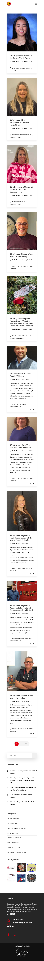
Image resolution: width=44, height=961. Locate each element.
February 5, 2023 (27, 61)
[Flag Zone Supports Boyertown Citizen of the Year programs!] (11, 878)
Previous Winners (18, 68)
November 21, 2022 (27, 543)
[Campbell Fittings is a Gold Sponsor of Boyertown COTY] (11, 867)
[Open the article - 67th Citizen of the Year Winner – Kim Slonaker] (14, 429)
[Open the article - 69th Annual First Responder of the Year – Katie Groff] (14, 97)
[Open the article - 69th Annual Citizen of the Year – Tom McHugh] (14, 231)
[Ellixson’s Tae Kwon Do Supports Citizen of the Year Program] (31, 878)
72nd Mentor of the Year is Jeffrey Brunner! (21, 796)
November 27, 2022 (27, 379)
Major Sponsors (12, 833)
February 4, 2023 (27, 329)
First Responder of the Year (22, 135)
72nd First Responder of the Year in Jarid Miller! (23, 803)
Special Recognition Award (16, 852)
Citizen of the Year (19, 266)
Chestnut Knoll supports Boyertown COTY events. (23, 772)
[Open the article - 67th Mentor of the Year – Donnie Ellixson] (14, 357)
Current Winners (13, 823)
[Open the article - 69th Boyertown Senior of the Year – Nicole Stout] (14, 32)
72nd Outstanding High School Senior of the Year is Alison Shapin (23, 789)
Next (26, 744)
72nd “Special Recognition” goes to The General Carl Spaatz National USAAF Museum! (22, 780)
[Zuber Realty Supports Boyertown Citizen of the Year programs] (21, 878)
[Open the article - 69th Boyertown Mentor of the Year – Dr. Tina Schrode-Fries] (14, 164)
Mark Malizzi (16, 61)
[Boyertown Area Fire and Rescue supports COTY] (21, 867)
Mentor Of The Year (19, 202)
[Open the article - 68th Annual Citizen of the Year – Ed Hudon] (14, 671)
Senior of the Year (13, 847)
